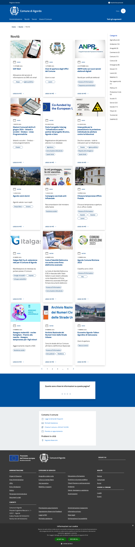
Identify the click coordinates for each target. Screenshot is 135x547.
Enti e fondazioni (15, 487)
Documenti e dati (15, 497)
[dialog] (67, 535)
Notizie (51, 120)
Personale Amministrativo (18, 494)
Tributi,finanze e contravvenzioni (79, 483)
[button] (67, 544)
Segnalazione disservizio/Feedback (50, 511)
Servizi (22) (113, 102)
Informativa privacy (74, 511)
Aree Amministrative (16, 479)
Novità (21, 27)
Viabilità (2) (113, 119)
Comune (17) (114, 56)
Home (14, 27)
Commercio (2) (114, 52)
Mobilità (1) (113, 77)
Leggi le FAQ (43, 515)
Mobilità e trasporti (45, 487)
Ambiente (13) (114, 44)
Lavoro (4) (113, 73)
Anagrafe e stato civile (46, 476)
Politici (11, 490)
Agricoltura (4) (114, 40)
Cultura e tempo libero (46, 479)
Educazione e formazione (76, 476)
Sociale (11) (114, 107)
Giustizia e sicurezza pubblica (77, 479)
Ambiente (71, 486)
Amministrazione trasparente (78, 508)
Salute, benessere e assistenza (78, 490)
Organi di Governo (15, 476)
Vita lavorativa (43, 483)
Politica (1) (113, 88)
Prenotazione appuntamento (48, 508)
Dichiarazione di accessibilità (77, 518)
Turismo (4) (113, 115)
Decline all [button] (74, 539)
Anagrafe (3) (114, 48)
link (87, 535)
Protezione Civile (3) (115, 93)
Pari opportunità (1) (115, 82)
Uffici (11, 483)
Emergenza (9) (114, 65)
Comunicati (101, 479)
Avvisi (18, 62)
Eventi (99, 496)
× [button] (133, 525)
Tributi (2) (113, 111)
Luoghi (99, 493)
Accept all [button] (60, 539)
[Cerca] (123, 11)
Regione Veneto (14, 2)
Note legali (71, 515)
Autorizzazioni (72, 494)
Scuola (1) (113, 98)
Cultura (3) (113, 60)
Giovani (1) (113, 69)
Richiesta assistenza (45, 518)
